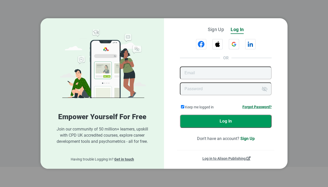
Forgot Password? (257, 107)
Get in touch (124, 159)
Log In (226, 121)
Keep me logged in (199, 107)
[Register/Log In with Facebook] (201, 44)
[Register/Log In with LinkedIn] (250, 44)
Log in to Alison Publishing (224, 158)
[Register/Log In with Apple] (217, 44)
